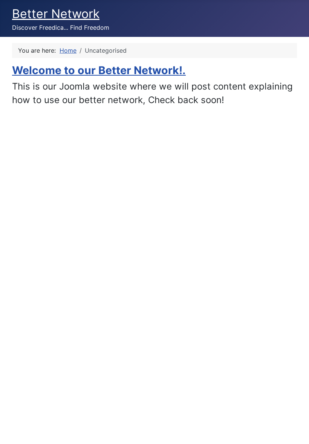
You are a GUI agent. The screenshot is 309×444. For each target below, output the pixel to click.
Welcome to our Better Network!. (99, 70)
